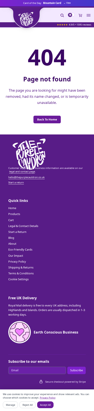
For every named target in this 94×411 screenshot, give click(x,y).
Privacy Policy (17, 261)
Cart (11, 220)
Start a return (16, 182)
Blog (11, 238)
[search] (62, 15)
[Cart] (80, 15)
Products (14, 214)
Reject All (28, 404)
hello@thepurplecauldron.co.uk (26, 177)
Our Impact (15, 256)
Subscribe (76, 370)
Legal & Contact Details (23, 226)
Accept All (45, 404)
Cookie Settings (18, 279)
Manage (10, 404)
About (12, 244)
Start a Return (17, 232)
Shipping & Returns (20, 267)
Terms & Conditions (21, 273)
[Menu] (89, 15)
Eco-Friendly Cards (20, 249)
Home (12, 208)
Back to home (47, 119)
